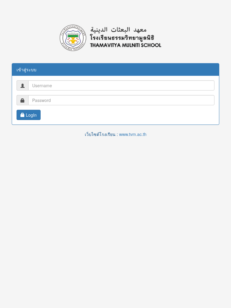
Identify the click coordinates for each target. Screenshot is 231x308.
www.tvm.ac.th (132, 134)
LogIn (31, 115)
